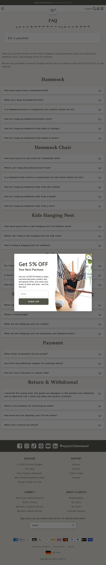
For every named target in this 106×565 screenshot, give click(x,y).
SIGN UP (33, 301)
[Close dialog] (88, 257)
